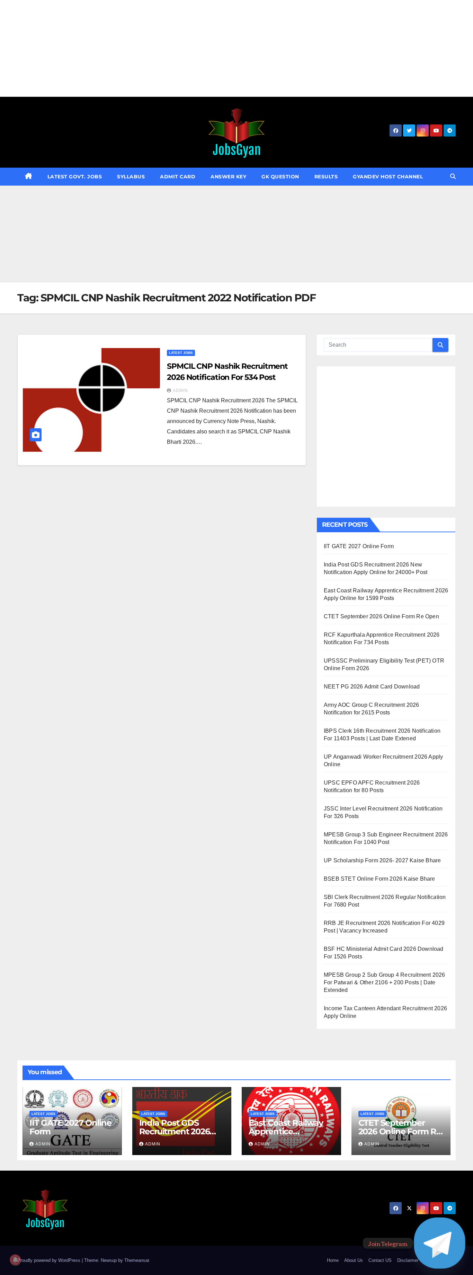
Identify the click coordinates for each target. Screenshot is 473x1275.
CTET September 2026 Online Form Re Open (381, 616)
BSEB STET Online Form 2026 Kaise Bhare (379, 879)
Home (333, 1260)
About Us (353, 1260)
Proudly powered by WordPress (49, 1260)
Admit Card (177, 177)
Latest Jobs (181, 353)
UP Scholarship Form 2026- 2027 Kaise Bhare (382, 860)
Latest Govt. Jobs (74, 177)
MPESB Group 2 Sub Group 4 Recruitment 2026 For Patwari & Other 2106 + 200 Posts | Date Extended (384, 982)
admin (180, 390)
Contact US (380, 1260)
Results (326, 177)
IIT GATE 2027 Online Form (359, 546)
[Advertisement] (208, 48)
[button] (453, 176)
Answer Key (228, 177)
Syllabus (131, 177)
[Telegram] (439, 1243)
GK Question (280, 177)
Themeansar (136, 1260)
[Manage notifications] (15, 1259)
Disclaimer (407, 1260)
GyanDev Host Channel (388, 177)
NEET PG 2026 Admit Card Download (372, 687)
